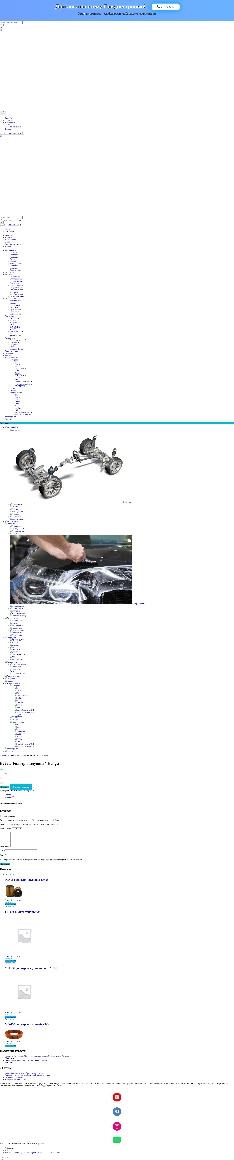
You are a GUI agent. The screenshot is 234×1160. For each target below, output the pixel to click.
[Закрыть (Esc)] (8, 1157)
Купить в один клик (21, 787)
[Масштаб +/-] (1, 1157)
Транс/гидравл (16, 393)
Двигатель (14, 253)
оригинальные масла (23, 384)
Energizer (13, 323)
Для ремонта (15, 344)
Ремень (13, 261)
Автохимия (9, 274)
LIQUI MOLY (20, 369)
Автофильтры (10, 272)
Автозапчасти (10, 250)
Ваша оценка (6, 828)
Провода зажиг (16, 309)
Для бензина (15, 277)
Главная (3, 755)
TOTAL (18, 377)
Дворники (9, 353)
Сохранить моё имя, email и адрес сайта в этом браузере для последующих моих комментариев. (42, 860)
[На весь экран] (3, 1157)
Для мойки (14, 342)
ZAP (12, 334)
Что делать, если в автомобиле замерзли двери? (24, 1073)
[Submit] (2, 25)
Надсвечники (15, 305)
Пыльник (14, 259)
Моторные (14, 360)
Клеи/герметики (16, 294)
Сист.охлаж (14, 266)
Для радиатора (16, 288)
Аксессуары (10, 338)
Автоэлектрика (11, 298)
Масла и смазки (11, 358)
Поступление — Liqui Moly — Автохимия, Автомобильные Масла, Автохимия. (38, 1056)
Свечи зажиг (15, 312)
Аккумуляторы (11, 316)
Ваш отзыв (5, 846)
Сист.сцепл (14, 268)
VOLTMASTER (16, 331)
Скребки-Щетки (16, 349)
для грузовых (15, 336)
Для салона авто (16, 290)
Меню (7, 229)
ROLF (17, 373)
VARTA (13, 329)
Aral (16, 362)
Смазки (13, 390)
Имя (2, 851)
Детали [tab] (8, 795)
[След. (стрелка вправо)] (3, 1159)
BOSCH (13, 320)
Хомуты (8, 419)
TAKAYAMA (20, 375)
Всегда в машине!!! (18, 340)
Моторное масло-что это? (15, 1079)
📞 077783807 (165, 6)
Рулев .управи (15, 263)
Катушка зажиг (16, 301)
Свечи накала (15, 314)
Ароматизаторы (11, 351)
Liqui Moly (19, 401)
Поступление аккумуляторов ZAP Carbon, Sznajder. (26, 1060)
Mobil (17, 371)
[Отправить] (20, 220)
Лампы (13, 303)
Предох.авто (15, 307)
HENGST (18, 803)
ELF (16, 399)
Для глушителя (16, 279)
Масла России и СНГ (23, 382)
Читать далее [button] (10, 904)
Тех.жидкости (10, 417)
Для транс (14, 292)
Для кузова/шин (16, 285)
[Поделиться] (6, 1157)
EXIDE (13, 325)
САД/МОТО (20, 386)
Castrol (17, 364)
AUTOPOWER (16, 318)
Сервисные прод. (17, 296)
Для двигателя (16, 281)
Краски (8, 355)
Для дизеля (14, 283)
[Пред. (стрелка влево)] (1, 1159)
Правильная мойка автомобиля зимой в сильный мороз (28, 1075)
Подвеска (14, 255)
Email (3, 855)
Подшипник (15, 257)
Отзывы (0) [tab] (9, 797)
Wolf (16, 379)
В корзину (4, 787)
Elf (16, 366)
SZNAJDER (15, 327)
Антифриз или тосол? (14, 1077)
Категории (9, 231)
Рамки (12, 347)
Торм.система (15, 270)
